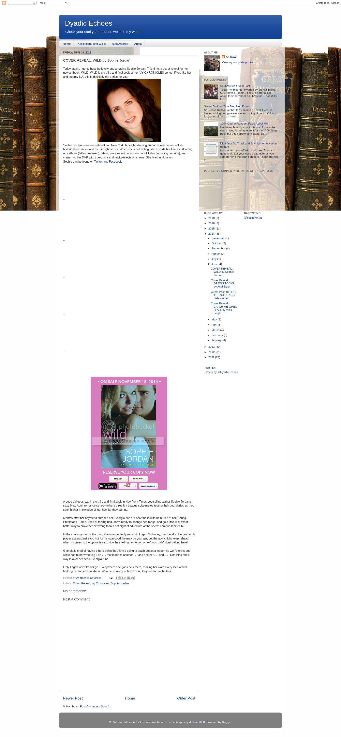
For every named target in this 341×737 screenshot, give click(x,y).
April (215, 324)
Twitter (98, 161)
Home (67, 43)
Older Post (186, 698)
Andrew (231, 56)
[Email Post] (110, 577)
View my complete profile (237, 62)
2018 (211, 218)
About (138, 43)
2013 (211, 346)
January (217, 340)
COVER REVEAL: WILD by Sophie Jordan (222, 271)
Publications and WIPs (91, 43)
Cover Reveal (81, 583)
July (214, 259)
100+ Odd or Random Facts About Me (244, 123)
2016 (211, 223)
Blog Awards (120, 43)
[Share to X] (125, 578)
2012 (211, 352)
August (216, 253)
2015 (211, 228)
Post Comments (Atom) (94, 706)
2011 (211, 357)
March (216, 330)
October (217, 243)
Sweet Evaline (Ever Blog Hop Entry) (227, 106)
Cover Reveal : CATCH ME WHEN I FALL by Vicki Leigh (224, 308)
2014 (211, 233)
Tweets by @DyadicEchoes (221, 372)
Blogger (226, 722)
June (215, 264)
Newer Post (73, 698)
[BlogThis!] (121, 578)
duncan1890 (197, 722)
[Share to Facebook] (129, 578)
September (219, 248)
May (215, 319)
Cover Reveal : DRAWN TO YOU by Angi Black (223, 283)
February (218, 335)
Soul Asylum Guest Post (235, 85)
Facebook (115, 161)
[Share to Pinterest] (133, 578)
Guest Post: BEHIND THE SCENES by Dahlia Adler (223, 295)
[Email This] (118, 578)
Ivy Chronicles (100, 583)
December (218, 238)
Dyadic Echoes (88, 23)
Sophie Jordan (120, 583)
